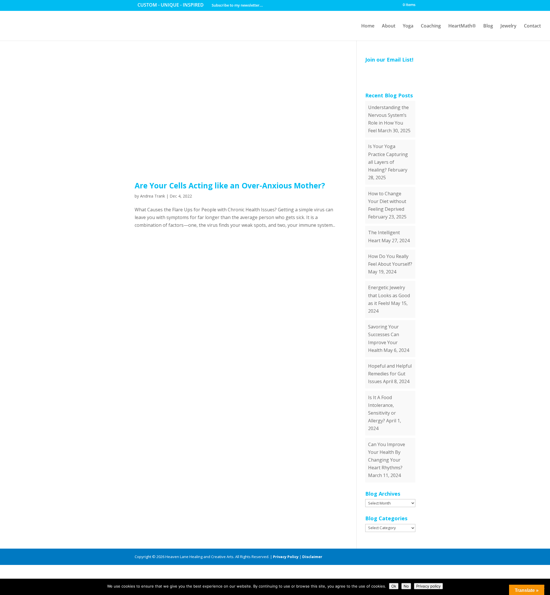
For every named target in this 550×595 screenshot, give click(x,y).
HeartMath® (462, 26)
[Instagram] (412, 557)
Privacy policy (428, 586)
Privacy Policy (285, 556)
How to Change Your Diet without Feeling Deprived (387, 201)
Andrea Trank (152, 196)
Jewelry (508, 26)
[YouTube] (392, 557)
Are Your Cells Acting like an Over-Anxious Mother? (230, 185)
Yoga (408, 26)
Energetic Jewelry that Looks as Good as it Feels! (389, 295)
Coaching (431, 26)
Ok (393, 586)
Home (367, 26)
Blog (488, 26)
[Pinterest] (402, 557)
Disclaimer (312, 556)
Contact (532, 26)
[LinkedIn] (382, 557)
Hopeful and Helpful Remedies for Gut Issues (390, 374)
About (388, 26)
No (406, 586)
